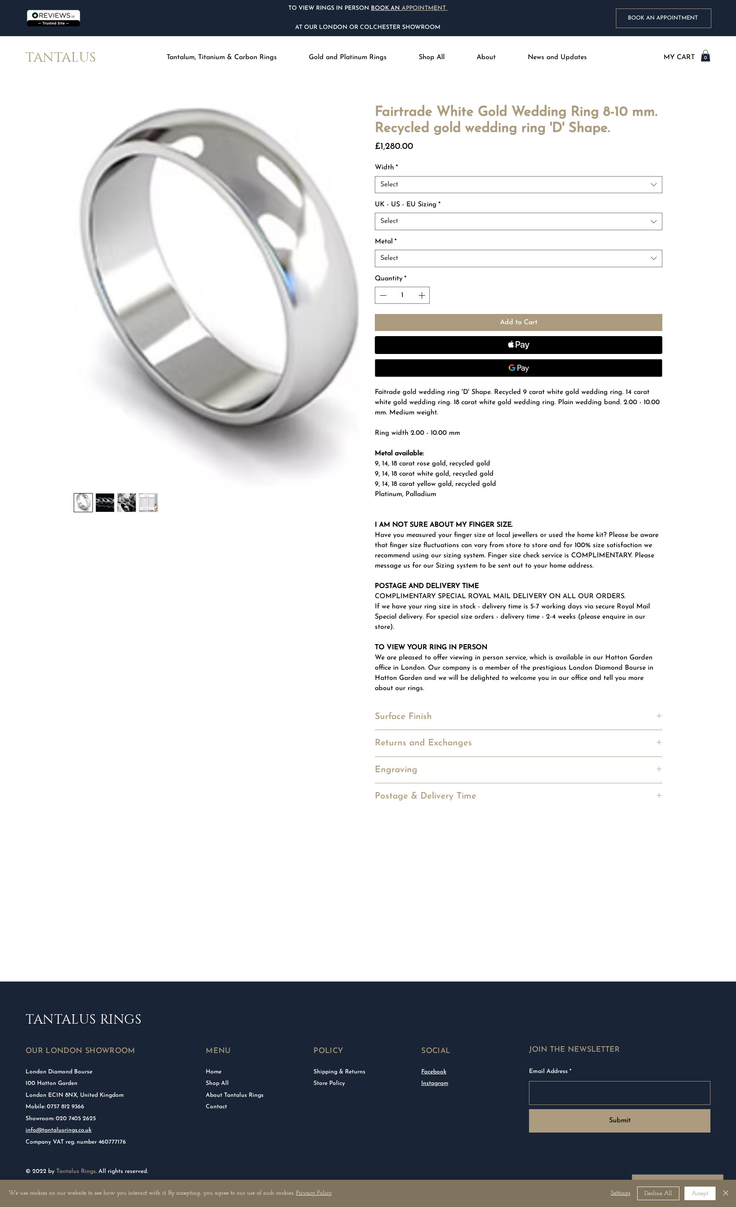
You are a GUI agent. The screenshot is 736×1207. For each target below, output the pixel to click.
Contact (216, 1107)
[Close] (726, 1193)
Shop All (217, 1083)
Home (213, 1072)
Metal (386, 241)
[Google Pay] (518, 368)
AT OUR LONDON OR (326, 27)
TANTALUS (61, 57)
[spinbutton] (402, 295)
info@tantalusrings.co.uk (59, 1130)
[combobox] (518, 184)
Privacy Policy (314, 1193)
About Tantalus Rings (235, 1095)
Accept (700, 1193)
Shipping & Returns (339, 1072)
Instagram (434, 1083)
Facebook (433, 1072)
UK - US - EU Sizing (407, 204)
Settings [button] (620, 1193)
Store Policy (329, 1083)
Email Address (548, 1072)
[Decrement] (382, 295)
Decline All (658, 1193)
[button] (222, 57)
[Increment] (422, 295)
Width (386, 167)
